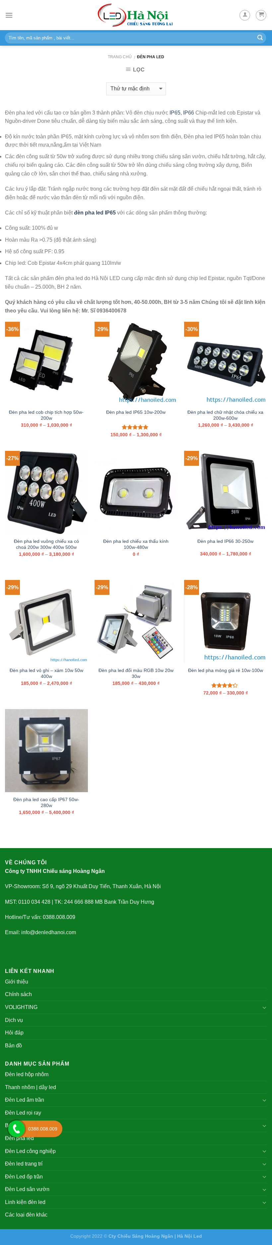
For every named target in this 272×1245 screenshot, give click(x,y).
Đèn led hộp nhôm (26, 1074)
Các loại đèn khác (26, 1215)
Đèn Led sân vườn (27, 1189)
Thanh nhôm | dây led (30, 1087)
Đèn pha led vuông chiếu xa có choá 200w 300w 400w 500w (46, 544)
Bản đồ (13, 1045)
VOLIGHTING (21, 1007)
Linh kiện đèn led (25, 1202)
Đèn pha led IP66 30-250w (225, 541)
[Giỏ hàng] (261, 15)
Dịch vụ (14, 1020)
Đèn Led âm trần (24, 1100)
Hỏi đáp (14, 1032)
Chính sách (18, 994)
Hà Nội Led (189, 1236)
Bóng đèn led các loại (30, 1125)
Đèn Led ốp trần (24, 1176)
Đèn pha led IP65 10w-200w (136, 412)
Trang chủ (120, 57)
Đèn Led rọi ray (23, 1113)
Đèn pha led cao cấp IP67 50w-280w (46, 802)
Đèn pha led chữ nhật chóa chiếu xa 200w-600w (225, 415)
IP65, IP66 (182, 113)
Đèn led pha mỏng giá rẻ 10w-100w (225, 670)
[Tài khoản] (244, 15)
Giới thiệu (16, 981)
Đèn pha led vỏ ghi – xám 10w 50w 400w (46, 673)
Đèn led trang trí (23, 1164)
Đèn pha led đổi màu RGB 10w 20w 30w (136, 673)
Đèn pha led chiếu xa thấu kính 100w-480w (136, 544)
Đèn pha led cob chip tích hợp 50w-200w (46, 415)
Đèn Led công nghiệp (30, 1151)
